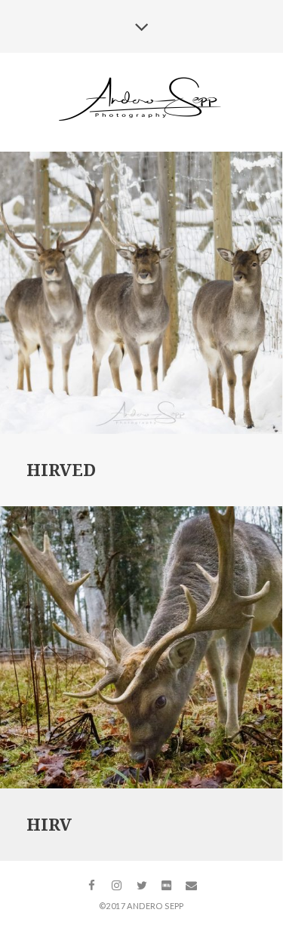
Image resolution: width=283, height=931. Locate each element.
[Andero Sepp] (141, 101)
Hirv (49, 825)
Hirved (61, 470)
